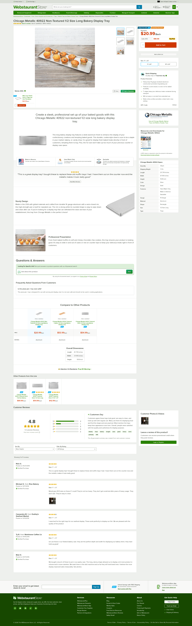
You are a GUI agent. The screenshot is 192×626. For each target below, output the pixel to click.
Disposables (99, 13)
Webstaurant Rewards (84, 603)
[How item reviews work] (39, 432)
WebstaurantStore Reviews (114, 613)
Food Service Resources (114, 610)
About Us (140, 601)
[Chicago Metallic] (158, 115)
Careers (139, 605)
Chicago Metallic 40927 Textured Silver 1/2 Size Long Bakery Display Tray (85, 323)
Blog (107, 601)
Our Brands (140, 603)
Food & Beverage (71, 13)
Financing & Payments (144, 608)
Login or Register (158, 442)
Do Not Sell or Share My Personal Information (165, 622)
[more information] (166, 76)
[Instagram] (15, 608)
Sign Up (96, 587)
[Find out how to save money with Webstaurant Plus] (15, 96)
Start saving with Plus (124, 589)
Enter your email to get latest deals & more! (26, 587)
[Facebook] (25, 608)
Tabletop (86, 13)
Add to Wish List (158, 54)
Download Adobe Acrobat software (150, 155)
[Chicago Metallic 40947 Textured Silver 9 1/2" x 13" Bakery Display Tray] (54, 391)
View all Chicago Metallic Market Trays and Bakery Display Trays (158, 122)
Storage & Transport (128, 13)
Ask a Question (129, 91)
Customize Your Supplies (85, 608)
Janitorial (144, 13)
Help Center (18, 1)
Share (117, 91)
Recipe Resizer (82, 610)
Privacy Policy (93, 276)
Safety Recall (110, 615)
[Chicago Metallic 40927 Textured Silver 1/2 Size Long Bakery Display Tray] (38, 391)
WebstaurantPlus (82, 601)
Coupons (109, 608)
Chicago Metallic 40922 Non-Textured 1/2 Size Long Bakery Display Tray (39, 323)
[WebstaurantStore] (38, 597)
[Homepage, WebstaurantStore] (30, 7)
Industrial (156, 13)
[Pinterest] (35, 608)
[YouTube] (20, 608)
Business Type (170, 13)
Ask (129, 272)
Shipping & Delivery (172, 612)
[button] (120, 32)
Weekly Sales (110, 605)
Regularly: (144, 30)
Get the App (31, 1)
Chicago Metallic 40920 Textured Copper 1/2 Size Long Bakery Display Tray (62, 323)
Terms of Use (83, 276)
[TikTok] (30, 608)
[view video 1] (145, 421)
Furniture (113, 13)
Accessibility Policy (143, 622)
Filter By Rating (61, 446)
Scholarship (140, 610)
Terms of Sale (111, 622)
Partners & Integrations (84, 613)
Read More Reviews (75, 181)
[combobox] (94, 7)
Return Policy (141, 615)
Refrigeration (42, 13)
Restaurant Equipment (24, 13)
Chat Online (170, 609)
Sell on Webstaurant (143, 613)
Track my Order (171, 606)
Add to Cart (22, 105)
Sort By (17, 446)
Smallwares (56, 13)
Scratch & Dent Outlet (113, 603)
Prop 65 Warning (84, 369)
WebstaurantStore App (84, 605)
